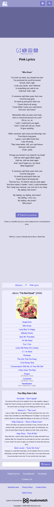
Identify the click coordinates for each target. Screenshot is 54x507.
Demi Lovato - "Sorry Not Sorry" (27, 448)
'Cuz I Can (27, 344)
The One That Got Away (27, 359)
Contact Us (27, 479)
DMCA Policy (27, 493)
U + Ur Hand (27, 352)
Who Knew (27, 326)
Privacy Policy (27, 487)
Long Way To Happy (27, 329)
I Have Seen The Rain (27, 370)
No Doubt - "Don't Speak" (27, 399)
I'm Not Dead (27, 340)
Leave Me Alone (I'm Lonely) (27, 348)
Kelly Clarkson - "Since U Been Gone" (27, 422)
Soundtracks (28, 474)
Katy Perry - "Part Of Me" (27, 434)
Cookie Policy (41, 487)
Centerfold (27, 379)
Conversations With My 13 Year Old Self (27, 366)
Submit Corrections (28, 215)
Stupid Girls (27, 322)
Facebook (42, 474)
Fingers (27, 374)
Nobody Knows (27, 333)
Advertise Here (13, 487)
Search (46, 464)
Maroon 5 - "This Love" (27, 410)
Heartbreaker (27, 384)
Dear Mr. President (27, 337)
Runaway (27, 355)
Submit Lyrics (13, 474)
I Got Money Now (27, 363)
